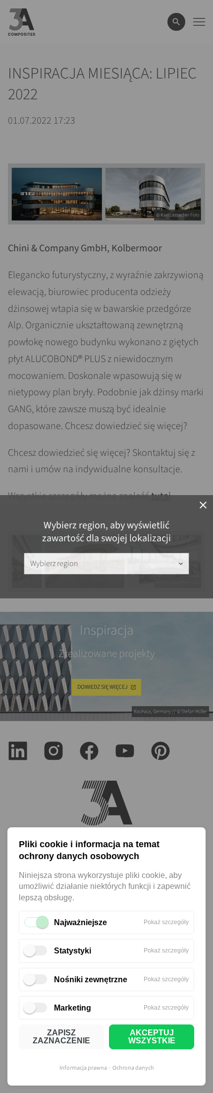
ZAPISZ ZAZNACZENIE (61, 1036)
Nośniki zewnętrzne (90, 979)
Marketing (72, 1008)
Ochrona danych (133, 1068)
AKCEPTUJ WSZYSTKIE (151, 1036)
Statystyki (72, 951)
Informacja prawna (83, 1068)
